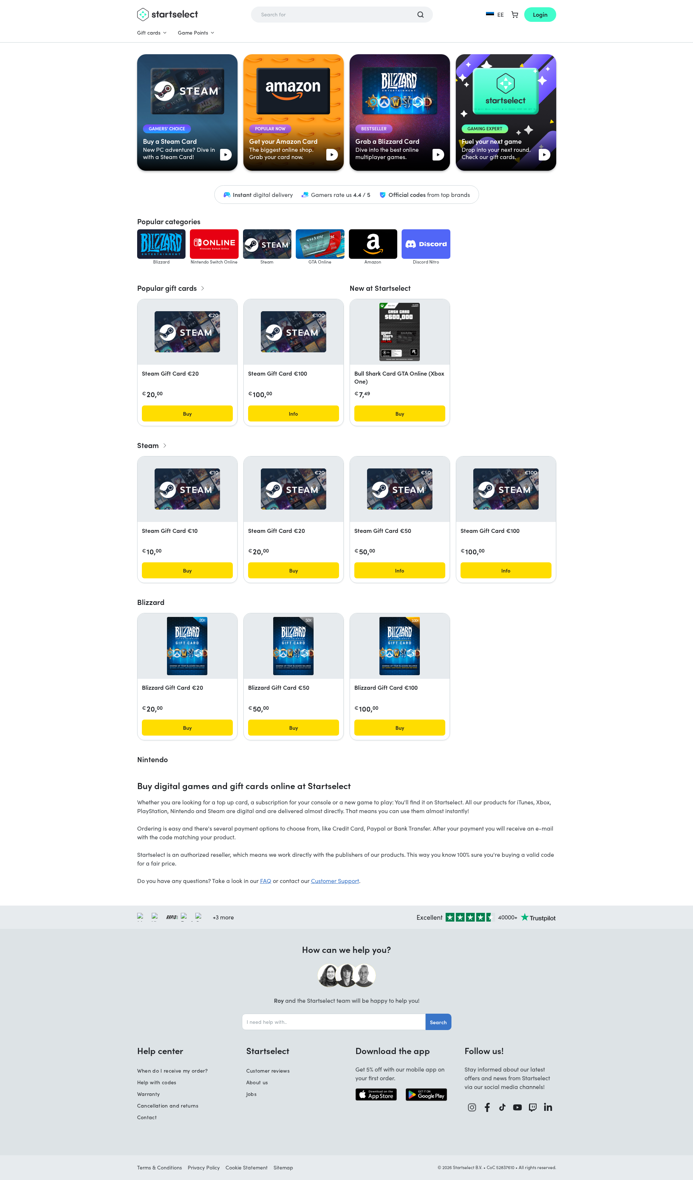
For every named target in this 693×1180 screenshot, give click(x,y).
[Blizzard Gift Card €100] (399, 646)
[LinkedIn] (548, 1107)
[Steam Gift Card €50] (400, 489)
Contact (147, 1117)
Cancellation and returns (167, 1105)
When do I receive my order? (172, 1070)
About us (257, 1082)
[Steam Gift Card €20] (187, 331)
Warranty (148, 1093)
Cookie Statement (247, 1167)
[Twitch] (533, 1107)
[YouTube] (517, 1107)
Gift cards (148, 32)
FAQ (265, 880)
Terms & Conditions (159, 1167)
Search (438, 1022)
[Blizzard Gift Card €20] (187, 646)
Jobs (251, 1093)
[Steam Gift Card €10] (187, 489)
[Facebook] (487, 1107)
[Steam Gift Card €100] (293, 331)
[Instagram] (472, 1107)
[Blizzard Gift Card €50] (293, 646)
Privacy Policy (204, 1167)
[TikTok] (502, 1107)
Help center (160, 1050)
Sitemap (283, 1167)
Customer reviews (268, 1070)
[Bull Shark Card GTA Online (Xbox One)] (399, 332)
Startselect (267, 1050)
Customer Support (335, 880)
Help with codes (156, 1082)
